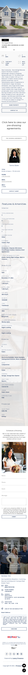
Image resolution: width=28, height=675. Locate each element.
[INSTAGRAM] (10, 654)
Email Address (5, 612)
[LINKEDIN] (14, 654)
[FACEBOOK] (6, 654)
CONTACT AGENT (14, 191)
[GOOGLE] (21, 654)
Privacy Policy (20, 513)
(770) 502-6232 (6, 176)
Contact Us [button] (14, 110)
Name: (4, 475)
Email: (3, 489)
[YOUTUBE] (17, 654)
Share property (14, 105)
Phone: (4, 482)
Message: (4, 495)
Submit (14, 516)
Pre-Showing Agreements (14, 138)
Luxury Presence (18, 658)
